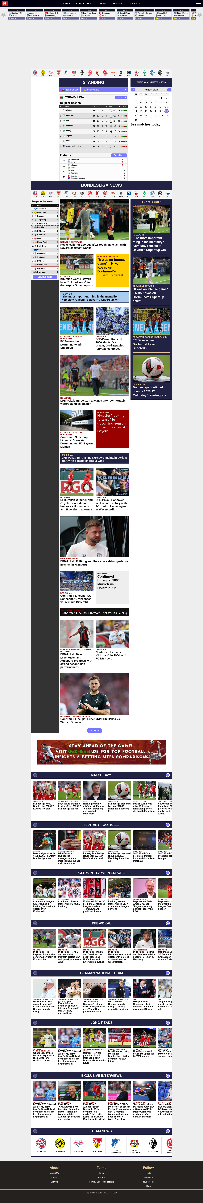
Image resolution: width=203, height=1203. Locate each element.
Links (148, 1186)
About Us (54, 1173)
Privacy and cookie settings (101, 1182)
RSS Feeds (148, 1182)
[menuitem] (31, 3)
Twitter (148, 1173)
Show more (94, 730)
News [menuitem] (66, 3)
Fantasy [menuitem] (118, 3)
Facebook (148, 1177)
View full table (45, 277)
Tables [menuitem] (102, 3)
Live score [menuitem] (83, 3)
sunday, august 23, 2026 (151, 82)
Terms (101, 1173)
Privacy (101, 1177)
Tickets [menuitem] (135, 3)
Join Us (54, 1182)
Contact (54, 1177)
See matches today (145, 124)
